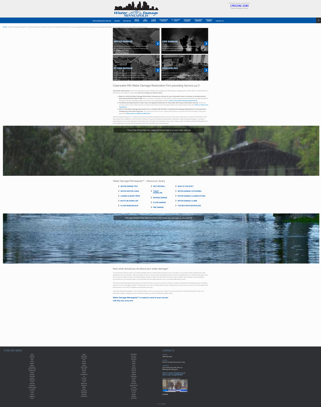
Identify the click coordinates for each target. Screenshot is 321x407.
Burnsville (32, 374)
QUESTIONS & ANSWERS (198, 20)
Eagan (84, 354)
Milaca (84, 389)
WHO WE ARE (127, 21)
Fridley (84, 365)
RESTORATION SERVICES (163, 20)
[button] (318, 20)
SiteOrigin (163, 403)
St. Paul (134, 392)
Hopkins (84, 372)
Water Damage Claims (187, 201)
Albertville (32, 356)
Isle (84, 376)
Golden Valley (84, 367)
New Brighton (134, 354)
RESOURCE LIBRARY (209, 20)
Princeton (133, 370)
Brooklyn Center (32, 368)
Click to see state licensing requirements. (183, 100)
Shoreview (133, 383)
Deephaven (32, 396)
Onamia (134, 363)
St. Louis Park (134, 389)
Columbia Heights (32, 387)
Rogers (133, 379)
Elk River (84, 361)
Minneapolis (84, 390)
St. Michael (133, 390)
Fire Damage (158, 207)
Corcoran (32, 390)
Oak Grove (133, 359)
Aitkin (32, 354)
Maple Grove (84, 383)
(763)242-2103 (239, 5)
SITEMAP (165, 394)
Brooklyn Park (32, 370)
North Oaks (133, 357)
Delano (32, 398)
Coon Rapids (32, 389)
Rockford (134, 378)
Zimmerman (134, 398)
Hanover (84, 370)
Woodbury (133, 396)
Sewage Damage (160, 198)
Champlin (32, 378)
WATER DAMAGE (136, 20)
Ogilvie (133, 361)
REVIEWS (117, 21)
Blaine (32, 365)
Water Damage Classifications (191, 196)
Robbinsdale (134, 376)
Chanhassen (32, 379)
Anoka (32, 359)
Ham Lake (84, 368)
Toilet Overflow (157, 192)
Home (5, 27)
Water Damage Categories (189, 191)
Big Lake (32, 363)
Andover (32, 357)
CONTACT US (220, 21)
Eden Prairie (84, 357)
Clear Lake (32, 383)
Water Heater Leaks (129, 191)
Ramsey (134, 372)
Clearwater (32, 385)
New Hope (133, 356)
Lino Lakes (84, 378)
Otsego (134, 367)
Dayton (32, 394)
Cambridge (32, 376)
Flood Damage (159, 202)
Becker (32, 361)
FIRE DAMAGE (145, 20)
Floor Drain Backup (129, 206)
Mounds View (84, 396)
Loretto (84, 381)
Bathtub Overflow (129, 201)
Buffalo (32, 372)
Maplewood (84, 385)
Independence (84, 374)
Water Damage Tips (129, 186)
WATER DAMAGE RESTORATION (102, 21)
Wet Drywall (159, 186)
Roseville (134, 381)
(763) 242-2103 (167, 356)
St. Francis (133, 387)
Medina (84, 387)
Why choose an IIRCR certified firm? (138, 113)
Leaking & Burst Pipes (130, 196)
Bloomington (32, 367)
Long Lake (84, 379)
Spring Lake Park (134, 385)
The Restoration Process (189, 206)
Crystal (32, 392)
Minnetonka (84, 392)
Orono (133, 365)
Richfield (134, 374)
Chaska (32, 381)
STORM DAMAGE (153, 20)
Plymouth (134, 368)
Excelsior (84, 363)
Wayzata (134, 394)
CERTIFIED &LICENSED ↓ (187, 20)
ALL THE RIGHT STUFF (175, 20)
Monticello (84, 394)
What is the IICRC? (186, 186)
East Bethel (84, 356)
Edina (84, 359)
